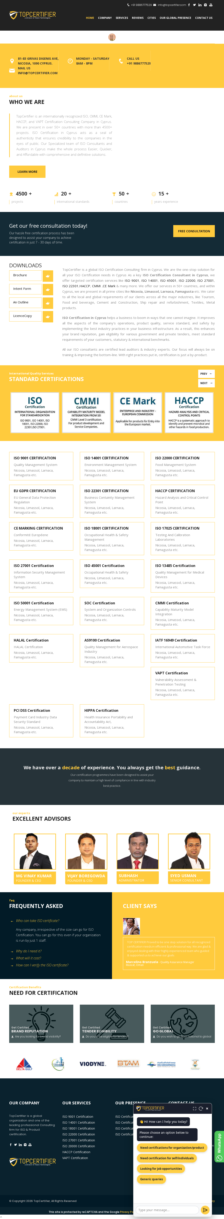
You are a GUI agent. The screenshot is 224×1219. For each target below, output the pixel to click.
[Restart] (201, 1108)
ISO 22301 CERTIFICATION (106, 490)
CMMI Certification (172, 603)
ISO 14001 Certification (78, 1122)
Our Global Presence (175, 18)
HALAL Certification (31, 640)
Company (105, 18)
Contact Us (203, 18)
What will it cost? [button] (28, 958)
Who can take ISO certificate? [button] (37, 920)
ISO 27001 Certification (34, 565)
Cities (151, 18)
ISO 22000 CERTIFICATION (177, 458)
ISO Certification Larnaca (132, 1122)
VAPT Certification (171, 673)
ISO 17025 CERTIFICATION (177, 528)
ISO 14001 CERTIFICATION (106, 458)
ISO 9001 (132, 280)
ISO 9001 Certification (77, 1116)
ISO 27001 (205, 280)
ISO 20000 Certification (78, 1146)
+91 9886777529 (141, 5)
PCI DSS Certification (32, 710)
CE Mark (109, 286)
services (122, 18)
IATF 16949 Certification (176, 640)
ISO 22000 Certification (78, 1134)
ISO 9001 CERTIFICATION (35, 458)
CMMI (96, 286)
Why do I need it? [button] (29, 951)
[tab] (59, 921)
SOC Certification (99, 603)
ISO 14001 (149, 280)
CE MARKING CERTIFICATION (38, 528)
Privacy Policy (129, 1212)
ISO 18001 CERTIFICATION (106, 528)
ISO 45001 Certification (104, 565)
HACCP (84, 286)
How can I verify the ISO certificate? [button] (42, 965)
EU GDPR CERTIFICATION (35, 490)
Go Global (163, 1031)
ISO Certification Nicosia (132, 1134)
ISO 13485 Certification (175, 565)
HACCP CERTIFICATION (175, 490)
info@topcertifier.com (171, 5)
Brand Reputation (29, 1031)
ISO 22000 (187, 280)
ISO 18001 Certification (78, 1128)
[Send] (205, 1210)
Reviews (138, 18)
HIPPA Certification (101, 710)
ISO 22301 (70, 286)
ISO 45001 (168, 280)
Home (90, 18)
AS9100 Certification (102, 640)
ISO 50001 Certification (34, 603)
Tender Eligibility (99, 1031)
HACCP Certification (76, 1152)
